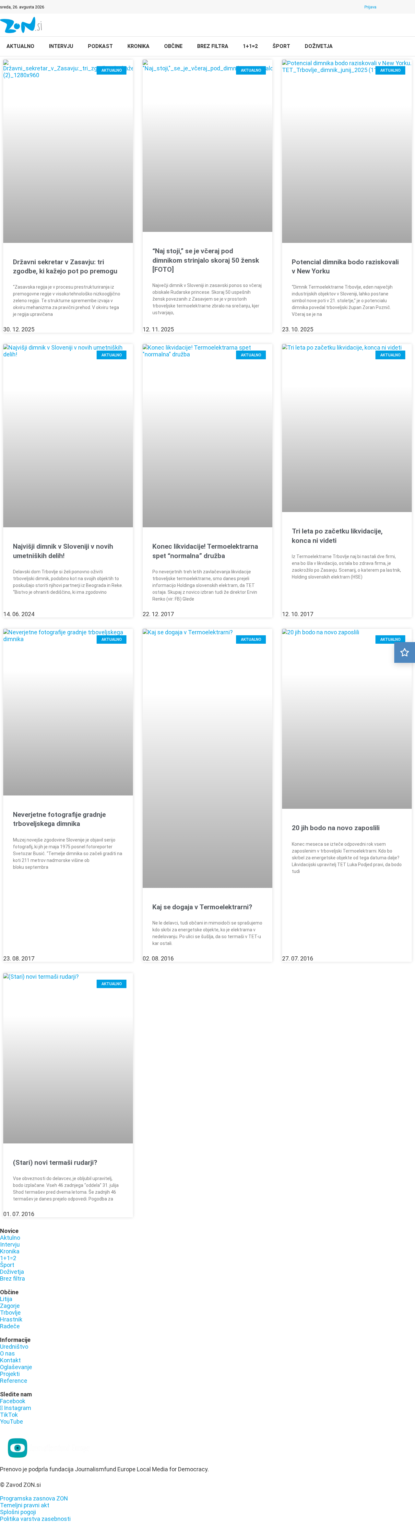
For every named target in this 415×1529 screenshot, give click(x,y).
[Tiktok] (404, 6)
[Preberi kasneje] (404, 652)
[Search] (405, 47)
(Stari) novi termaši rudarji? (55, 1162)
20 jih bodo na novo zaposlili (336, 828)
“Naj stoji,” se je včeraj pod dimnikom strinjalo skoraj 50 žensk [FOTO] (205, 260)
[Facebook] (387, 6)
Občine (173, 46)
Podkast (100, 46)
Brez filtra (212, 46)
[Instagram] (395, 6)
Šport (281, 46)
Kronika (138, 46)
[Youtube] (412, 6)
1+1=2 (250, 46)
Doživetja (319, 46)
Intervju (61, 46)
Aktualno (20, 46)
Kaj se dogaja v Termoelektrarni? (202, 907)
